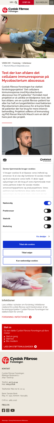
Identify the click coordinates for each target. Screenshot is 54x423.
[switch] (47, 211)
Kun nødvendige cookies (27, 261)
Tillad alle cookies (27, 244)
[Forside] (15, 10)
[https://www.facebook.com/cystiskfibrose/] (3, 410)
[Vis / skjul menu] (51, 2)
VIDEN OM (6, 63)
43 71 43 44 (13, 382)
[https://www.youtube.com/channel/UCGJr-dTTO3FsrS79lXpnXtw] (12, 410)
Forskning (16, 63)
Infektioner (26, 63)
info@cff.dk (10, 384)
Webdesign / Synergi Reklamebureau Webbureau (15, 420)
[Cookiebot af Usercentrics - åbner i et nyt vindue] (40, 160)
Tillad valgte (27, 253)
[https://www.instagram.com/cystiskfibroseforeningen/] (7, 410)
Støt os (26, 2)
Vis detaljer (41, 236)
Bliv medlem (41, 2)
